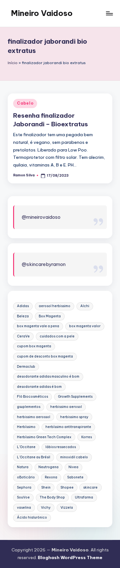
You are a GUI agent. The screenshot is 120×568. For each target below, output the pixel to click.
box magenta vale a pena (38, 326)
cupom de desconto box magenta (45, 356)
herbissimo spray (74, 417)
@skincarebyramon (44, 264)
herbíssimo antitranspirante (68, 427)
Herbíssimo (26, 427)
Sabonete (75, 477)
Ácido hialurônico (32, 517)
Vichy (46, 507)
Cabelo (25, 103)
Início (13, 63)
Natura (22, 467)
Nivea (73, 467)
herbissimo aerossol (33, 417)
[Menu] (109, 13)
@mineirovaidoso (41, 217)
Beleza (23, 316)
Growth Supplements (75, 397)
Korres (86, 437)
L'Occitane (26, 447)
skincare (90, 487)
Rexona (51, 477)
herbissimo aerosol (66, 407)
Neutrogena (48, 467)
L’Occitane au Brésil (33, 457)
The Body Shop (52, 497)
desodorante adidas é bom (39, 387)
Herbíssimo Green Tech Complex (44, 437)
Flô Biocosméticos (32, 397)
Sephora (24, 487)
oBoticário (26, 477)
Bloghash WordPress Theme (70, 557)
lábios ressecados (60, 447)
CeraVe (23, 336)
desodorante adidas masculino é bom (48, 376)
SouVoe (23, 497)
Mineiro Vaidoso (42, 13)
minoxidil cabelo (74, 457)
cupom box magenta (34, 346)
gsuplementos (28, 407)
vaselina (24, 507)
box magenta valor (84, 326)
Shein (46, 487)
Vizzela (66, 507)
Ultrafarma (84, 497)
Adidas (23, 306)
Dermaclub (26, 367)
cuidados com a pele (57, 336)
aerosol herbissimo (54, 306)
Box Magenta (50, 316)
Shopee (67, 487)
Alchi (84, 306)
